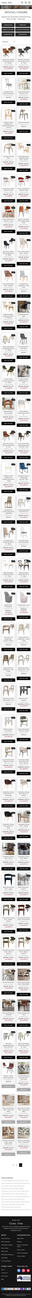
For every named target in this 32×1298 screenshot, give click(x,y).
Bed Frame (10, 1207)
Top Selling (4, 1257)
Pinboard (3, 1196)
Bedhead (21, 1188)
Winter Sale (4, 1251)
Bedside (9, 1180)
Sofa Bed (3, 1207)
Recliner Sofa (5, 1202)
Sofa (14, 1196)
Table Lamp (21, 1199)
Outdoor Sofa (17, 1183)
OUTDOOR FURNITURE (22, 29)
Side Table (15, 1188)
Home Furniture (5, 1238)
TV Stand (3, 1180)
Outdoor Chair (25, 1183)
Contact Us (4, 1273)
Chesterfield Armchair (7, 1209)
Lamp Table (12, 1204)
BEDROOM (23, 25)
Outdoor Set (20, 1186)
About (3, 1269)
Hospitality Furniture (7, 1245)
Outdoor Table (5, 1194)
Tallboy (17, 1194)
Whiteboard (23, 1194)
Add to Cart (8, 73)
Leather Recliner (19, 1209)
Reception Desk (13, 1199)
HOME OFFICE (8, 34)
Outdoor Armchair (23, 1180)
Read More (21, 19)
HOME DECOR (23, 34)
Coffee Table (12, 1186)
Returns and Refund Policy (22, 1245)
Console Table (21, 1191)
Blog (2, 1279)
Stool (27, 1191)
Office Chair (4, 1186)
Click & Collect (21, 1256)
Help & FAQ (20, 1238)
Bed (23, 1204)
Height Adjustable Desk (23, 1196)
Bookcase (18, 1204)
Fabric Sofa (17, 1207)
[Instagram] (23, 1270)
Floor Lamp (4, 1199)
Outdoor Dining (25, 1202)
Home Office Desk (6, 1188)
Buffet (3, 1183)
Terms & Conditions (22, 1253)
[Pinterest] (28, 1270)
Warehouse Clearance (7, 1254)
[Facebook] (18, 1270)
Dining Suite (4, 1204)
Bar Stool (15, 1180)
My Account (4, 1276)
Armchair (9, 1196)
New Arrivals (4, 1248)
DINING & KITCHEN (8, 29)
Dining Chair (4, 1191)
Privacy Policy (21, 1249)
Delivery (19, 1241)
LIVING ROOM (8, 25)
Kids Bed (17, 1202)
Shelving (12, 1202)
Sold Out (8, 1086)
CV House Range (6, 1261)
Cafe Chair (27, 1209)
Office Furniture (5, 1241)
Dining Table (9, 1183)
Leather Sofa (12, 1191)
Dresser (12, 1194)
